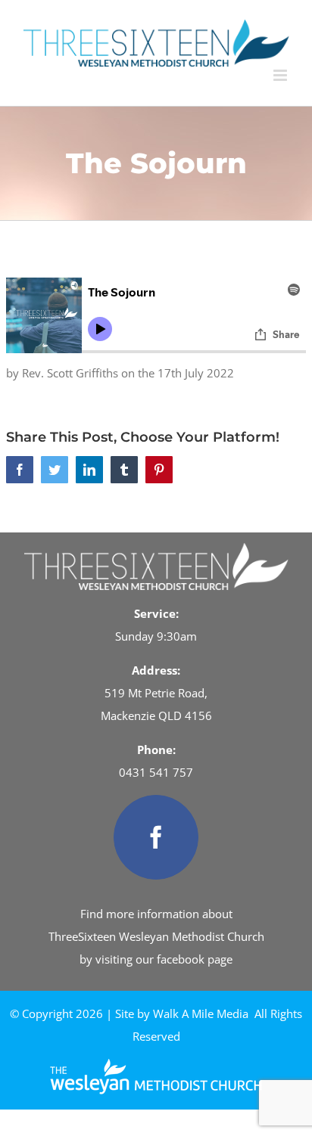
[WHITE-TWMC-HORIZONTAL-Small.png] (156, 1064)
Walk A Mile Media (200, 1013)
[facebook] (156, 837)
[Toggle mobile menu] (281, 75)
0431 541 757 (156, 772)
